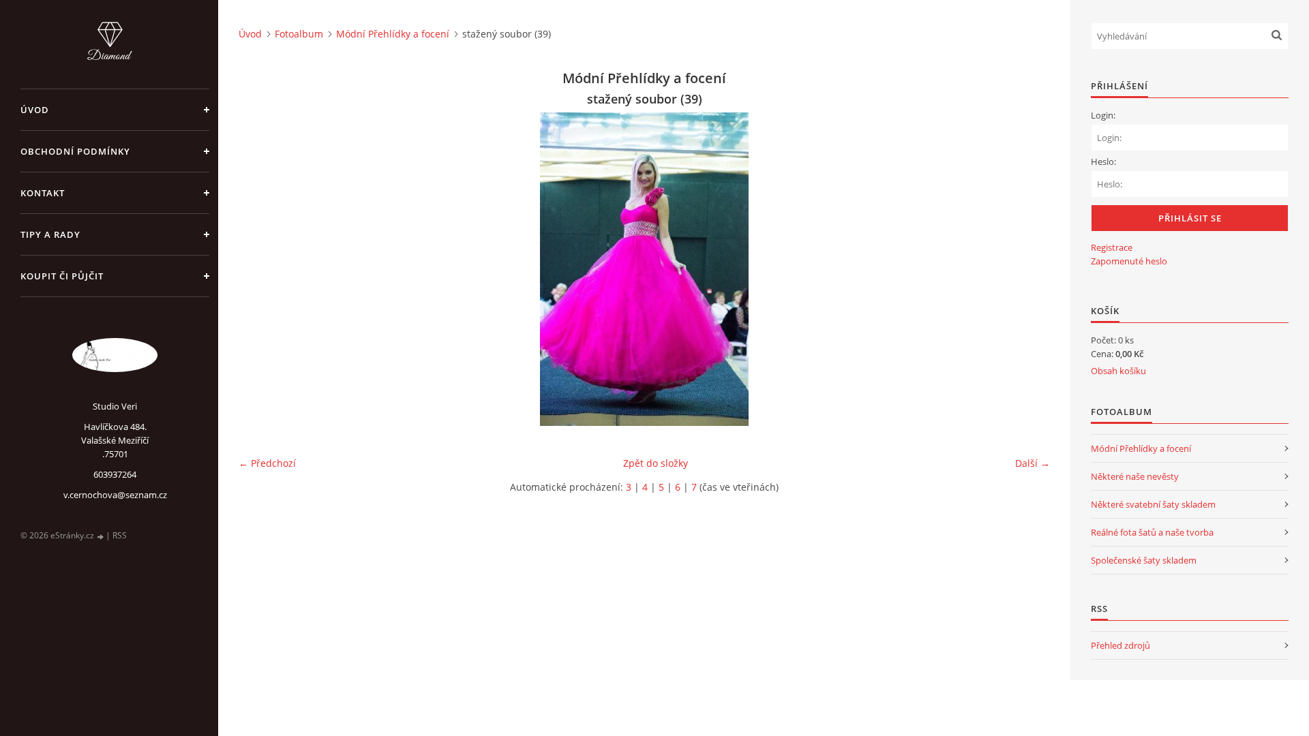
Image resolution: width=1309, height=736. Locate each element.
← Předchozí (267, 463)
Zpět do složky (655, 463)
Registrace (1111, 247)
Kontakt (42, 193)
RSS (119, 535)
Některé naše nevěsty (1135, 476)
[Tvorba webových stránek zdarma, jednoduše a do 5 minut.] (101, 536)
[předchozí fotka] (260, 269)
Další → (1032, 463)
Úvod (34, 110)
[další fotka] (1027, 269)
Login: (1103, 115)
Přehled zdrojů (1120, 645)
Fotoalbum (299, 33)
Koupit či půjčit (62, 276)
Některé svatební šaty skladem (1153, 504)
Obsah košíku (1118, 371)
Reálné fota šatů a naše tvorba (1152, 532)
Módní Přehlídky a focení (392, 33)
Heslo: (1103, 161)
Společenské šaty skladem (1144, 560)
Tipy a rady (50, 234)
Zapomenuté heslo (1129, 261)
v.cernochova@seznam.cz (115, 495)
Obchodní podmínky (75, 151)
